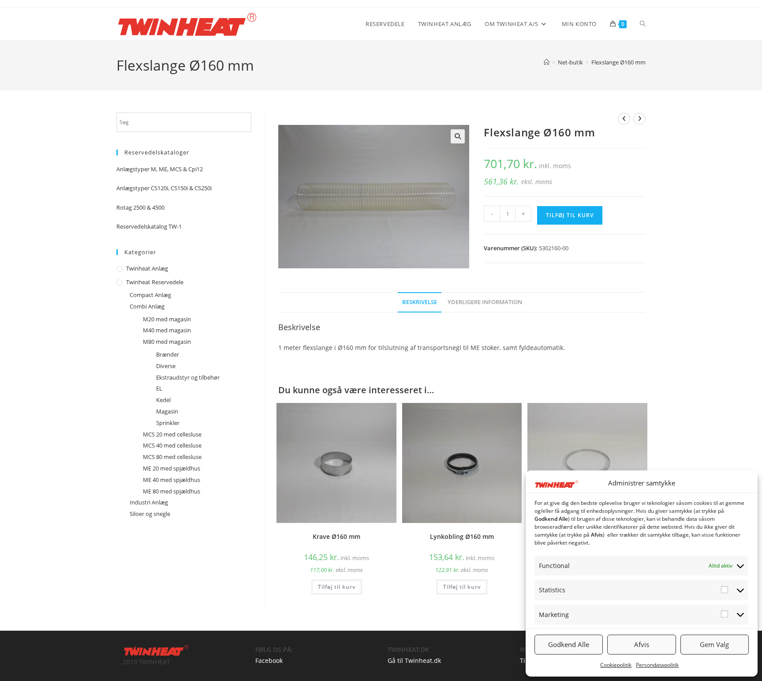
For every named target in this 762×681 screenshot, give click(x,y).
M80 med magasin (167, 342)
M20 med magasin (167, 319)
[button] (458, 136)
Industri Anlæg (149, 502)
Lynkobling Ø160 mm (462, 536)
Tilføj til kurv (570, 215)
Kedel (163, 400)
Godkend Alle (568, 644)
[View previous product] (624, 119)
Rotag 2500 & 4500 (140, 207)
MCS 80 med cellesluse (172, 457)
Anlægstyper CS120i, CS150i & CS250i (164, 188)
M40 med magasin (167, 330)
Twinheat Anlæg (147, 268)
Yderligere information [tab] (485, 302)
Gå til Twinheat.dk (414, 660)
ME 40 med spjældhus (171, 480)
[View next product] (639, 119)
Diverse (166, 366)
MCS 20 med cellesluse (172, 434)
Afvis (641, 644)
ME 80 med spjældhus (171, 491)
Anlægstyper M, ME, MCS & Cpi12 (159, 169)
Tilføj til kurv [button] (336, 587)
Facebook (269, 660)
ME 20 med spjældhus (171, 468)
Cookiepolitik (615, 665)
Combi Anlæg (147, 306)
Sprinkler (167, 423)
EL (159, 388)
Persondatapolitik (657, 665)
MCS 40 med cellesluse (172, 445)
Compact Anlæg (150, 295)
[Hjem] (546, 62)
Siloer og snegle (150, 514)
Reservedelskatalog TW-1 (149, 226)
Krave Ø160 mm (336, 536)
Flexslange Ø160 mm (618, 62)
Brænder (167, 354)
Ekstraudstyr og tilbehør (188, 377)
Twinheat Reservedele (154, 282)
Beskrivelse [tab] (419, 302)
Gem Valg (714, 644)
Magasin (167, 411)
